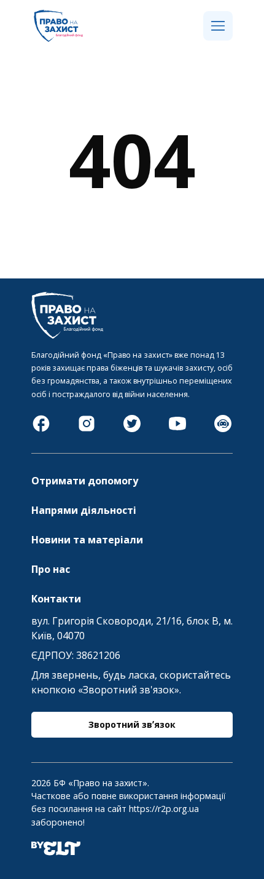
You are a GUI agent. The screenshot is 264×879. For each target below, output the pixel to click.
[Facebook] (41, 429)
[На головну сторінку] (58, 38)
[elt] (55, 852)
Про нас (50, 569)
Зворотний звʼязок (132, 724)
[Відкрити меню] (218, 26)
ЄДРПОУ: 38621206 (75, 655)
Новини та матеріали (87, 539)
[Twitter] (132, 429)
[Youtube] (177, 429)
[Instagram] (86, 429)
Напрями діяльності (83, 510)
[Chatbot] (223, 429)
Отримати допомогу (84, 480)
